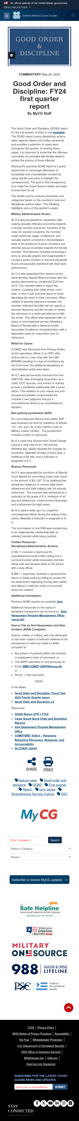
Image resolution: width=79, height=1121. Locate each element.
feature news (28, 780)
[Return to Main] (68, 1010)
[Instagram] (63, 1103)
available (59, 132)
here (60, 601)
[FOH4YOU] (40, 986)
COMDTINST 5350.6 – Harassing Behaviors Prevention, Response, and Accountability (39, 740)
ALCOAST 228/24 (26, 748)
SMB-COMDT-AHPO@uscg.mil (42, 666)
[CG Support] (39, 950)
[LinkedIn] (57, 1103)
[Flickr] (70, 1103)
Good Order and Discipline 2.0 (34, 702)
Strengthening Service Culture (32, 794)
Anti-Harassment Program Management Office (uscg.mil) (39, 615)
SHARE (31, 768)
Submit (60, 1087)
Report (27, 789)
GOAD (37, 784)
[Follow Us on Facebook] (37, 1103)
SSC (64, 794)
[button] (17, 7)
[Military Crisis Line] (39, 931)
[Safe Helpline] (39, 909)
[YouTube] (50, 1103)
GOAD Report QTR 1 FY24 (32, 714)
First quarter (57, 784)
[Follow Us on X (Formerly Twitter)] (43, 1103)
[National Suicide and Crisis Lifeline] (39, 969)
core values (47, 789)
